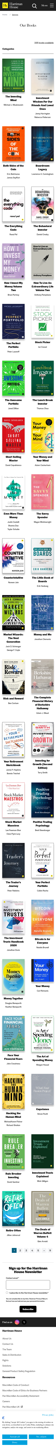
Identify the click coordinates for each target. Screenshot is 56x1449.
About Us (6, 1338)
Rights (5, 1360)
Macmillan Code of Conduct (15, 1384)
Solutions (6, 1365)
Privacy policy (48, 1415)
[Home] (12, 5)
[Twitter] (24, 1322)
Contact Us (7, 1343)
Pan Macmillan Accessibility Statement (20, 1395)
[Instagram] (17, 1322)
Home (4, 14)
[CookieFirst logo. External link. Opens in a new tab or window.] (3, 1418)
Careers (6, 1401)
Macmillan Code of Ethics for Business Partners (24, 1390)
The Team (7, 1349)
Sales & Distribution (11, 1354)
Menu (44, 5)
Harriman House (12, 1330)
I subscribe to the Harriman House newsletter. (28, 1292)
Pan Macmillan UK (11, 1406)
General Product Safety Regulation (18, 1371)
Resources (8, 1377)
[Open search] (34, 6)
